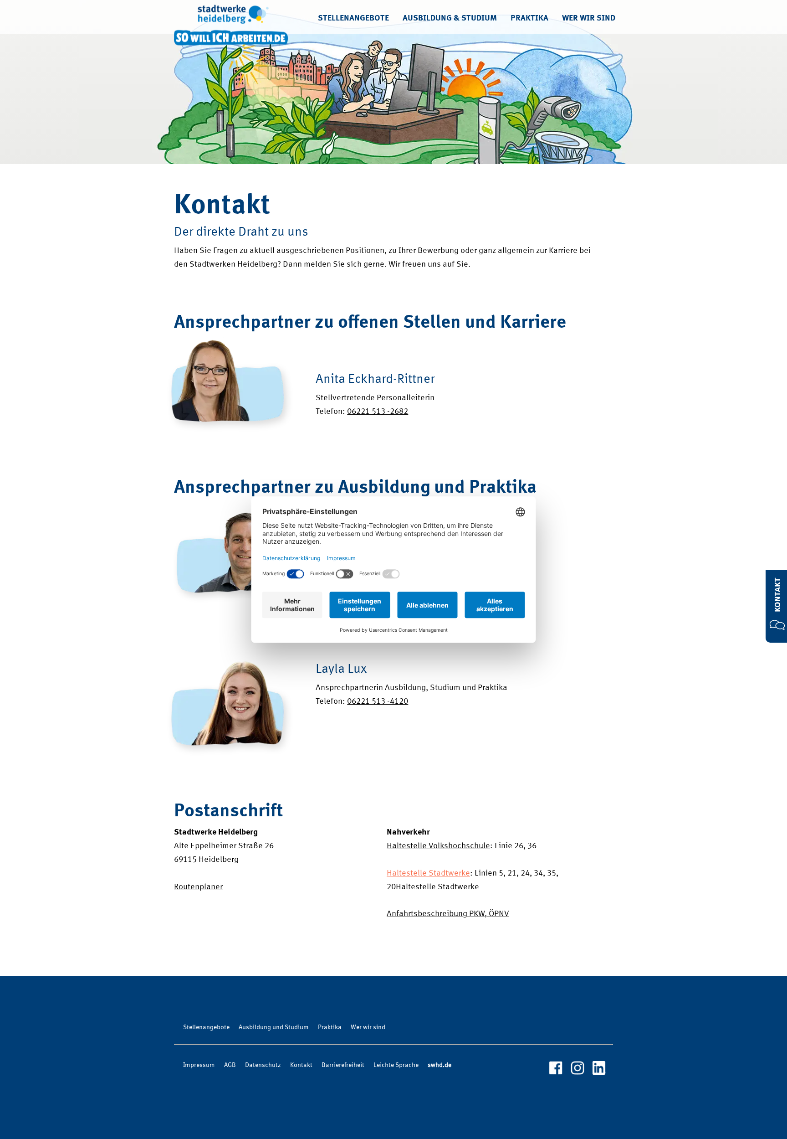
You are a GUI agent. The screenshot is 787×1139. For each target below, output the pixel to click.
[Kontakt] (777, 628)
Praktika (529, 18)
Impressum (199, 1065)
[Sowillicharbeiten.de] (231, 17)
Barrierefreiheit (343, 1065)
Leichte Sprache (396, 1065)
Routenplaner (198, 887)
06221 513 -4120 (377, 701)
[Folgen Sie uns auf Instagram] (577, 1068)
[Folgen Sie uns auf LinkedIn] (599, 1068)
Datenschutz (263, 1065)
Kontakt (778, 594)
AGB (230, 1065)
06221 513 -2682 (377, 411)
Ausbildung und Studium (274, 1027)
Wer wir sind (588, 18)
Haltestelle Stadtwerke (428, 873)
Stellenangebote (353, 18)
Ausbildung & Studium (450, 18)
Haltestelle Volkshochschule (438, 846)
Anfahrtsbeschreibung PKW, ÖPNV (448, 914)
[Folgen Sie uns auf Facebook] (555, 1068)
